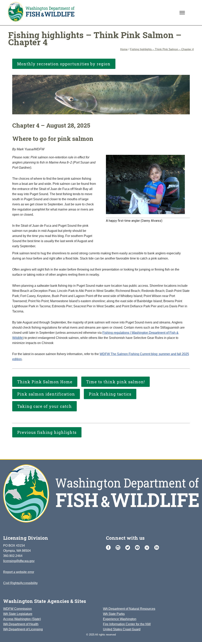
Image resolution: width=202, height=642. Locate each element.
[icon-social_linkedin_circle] (156, 547)
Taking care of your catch (44, 406)
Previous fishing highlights (47, 432)
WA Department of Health (20, 624)
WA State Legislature (17, 614)
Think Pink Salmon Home (44, 381)
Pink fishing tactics (110, 394)
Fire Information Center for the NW (127, 624)
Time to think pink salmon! (115, 381)
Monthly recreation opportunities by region (63, 63)
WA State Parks (114, 614)
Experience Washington (119, 619)
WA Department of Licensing (23, 629)
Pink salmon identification (46, 394)
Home (124, 49)
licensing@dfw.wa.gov (19, 561)
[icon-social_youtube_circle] (138, 547)
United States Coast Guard (121, 629)
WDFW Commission (17, 608)
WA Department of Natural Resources (129, 608)
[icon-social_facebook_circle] (109, 547)
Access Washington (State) (22, 619)
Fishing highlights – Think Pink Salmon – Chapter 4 (162, 49)
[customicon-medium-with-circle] (148, 547)
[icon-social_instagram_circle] (119, 547)
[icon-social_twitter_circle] (128, 547)
